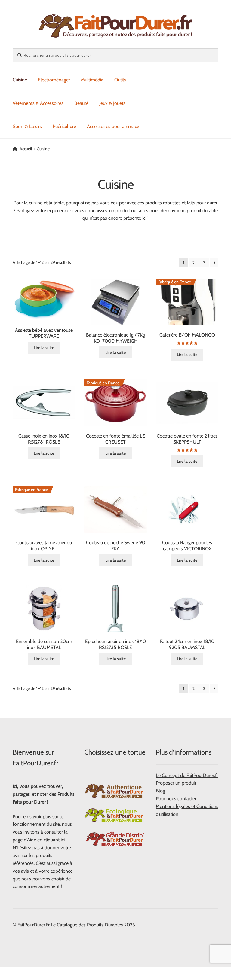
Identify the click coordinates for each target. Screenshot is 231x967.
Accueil (26, 148)
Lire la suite (44, 347)
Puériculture (64, 126)
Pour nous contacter (176, 798)
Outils (120, 80)
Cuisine (20, 80)
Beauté (81, 103)
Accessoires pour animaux (113, 126)
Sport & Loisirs (27, 126)
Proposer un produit (176, 783)
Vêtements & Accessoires (38, 103)
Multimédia (92, 80)
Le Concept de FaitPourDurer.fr (187, 775)
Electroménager (54, 80)
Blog (160, 791)
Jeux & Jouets (112, 103)
